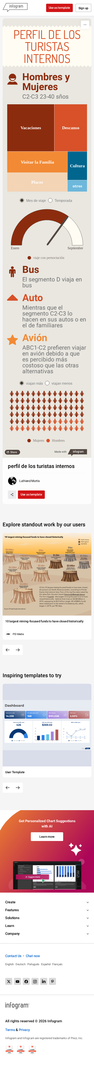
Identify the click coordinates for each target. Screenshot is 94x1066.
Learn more (47, 836)
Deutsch (21, 964)
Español (45, 964)
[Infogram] (15, 8)
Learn (9, 926)
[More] (85, 25)
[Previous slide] (7, 650)
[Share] (12, 494)
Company (12, 934)
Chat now (33, 956)
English (9, 964)
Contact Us (13, 956)
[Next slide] (18, 650)
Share (13, 452)
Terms (10, 1030)
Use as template (59, 7)
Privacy (24, 1030)
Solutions (12, 918)
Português (33, 964)
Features (12, 910)
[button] (47, 258)
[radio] (34, 200)
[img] (30, 127)
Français (57, 964)
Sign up (83, 8)
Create (10, 902)
